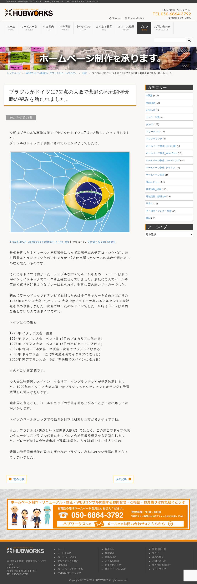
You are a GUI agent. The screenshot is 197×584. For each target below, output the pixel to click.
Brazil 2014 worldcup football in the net (40, 241)
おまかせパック (113, 565)
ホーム (11, 28)
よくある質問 (104, 28)
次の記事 (121, 479)
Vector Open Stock (101, 241)
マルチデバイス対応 (68, 561)
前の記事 (18, 479)
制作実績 (65, 28)
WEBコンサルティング (69, 572)
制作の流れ (83, 28)
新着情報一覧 (159, 549)
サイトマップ (159, 569)
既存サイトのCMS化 (115, 569)
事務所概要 (158, 557)
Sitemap (116, 18)
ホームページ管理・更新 (70, 569)
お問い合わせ (162, 28)
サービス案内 (64, 553)
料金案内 (48, 28)
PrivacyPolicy (135, 18)
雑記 (84, 73)
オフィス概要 (126, 28)
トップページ (14, 73)
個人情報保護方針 (161, 565)
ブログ (144, 28)
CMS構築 (62, 565)
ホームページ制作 (67, 557)
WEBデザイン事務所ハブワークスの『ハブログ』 (51, 73)
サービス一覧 (29, 28)
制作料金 (109, 549)
